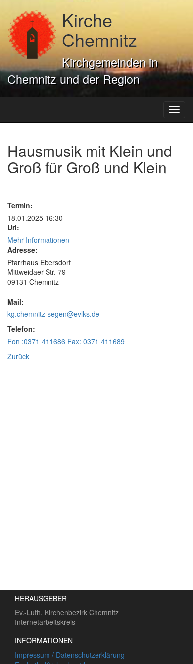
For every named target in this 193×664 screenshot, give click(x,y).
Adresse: (22, 250)
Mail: (15, 302)
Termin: (20, 205)
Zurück (18, 356)
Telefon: (21, 329)
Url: (13, 227)
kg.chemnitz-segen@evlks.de (53, 314)
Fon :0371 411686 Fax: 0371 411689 (66, 341)
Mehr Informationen (38, 240)
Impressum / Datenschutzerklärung (70, 655)
